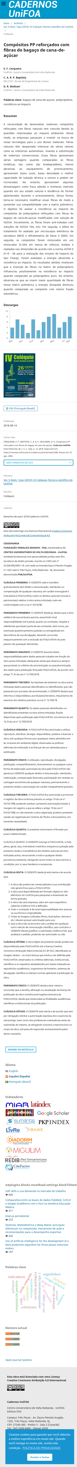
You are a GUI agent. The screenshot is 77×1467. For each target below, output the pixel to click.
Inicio (6, 23)
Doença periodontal (17, 1216)
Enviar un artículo (20, 1049)
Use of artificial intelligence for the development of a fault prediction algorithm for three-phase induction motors (37, 1244)
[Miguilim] (23, 1153)
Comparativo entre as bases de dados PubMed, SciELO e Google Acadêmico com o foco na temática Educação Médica (38, 1203)
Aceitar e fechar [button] (39, 1457)
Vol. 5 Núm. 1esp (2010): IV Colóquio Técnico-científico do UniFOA (38, 26)
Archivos (18, 23)
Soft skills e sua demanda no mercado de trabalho (35, 1191)
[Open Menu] (3, 3)
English (13, 1071)
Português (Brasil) (20, 1081)
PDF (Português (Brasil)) (22, 408)
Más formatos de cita (19, 462)
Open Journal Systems (18, 1360)
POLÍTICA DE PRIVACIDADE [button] (41, 1448)
